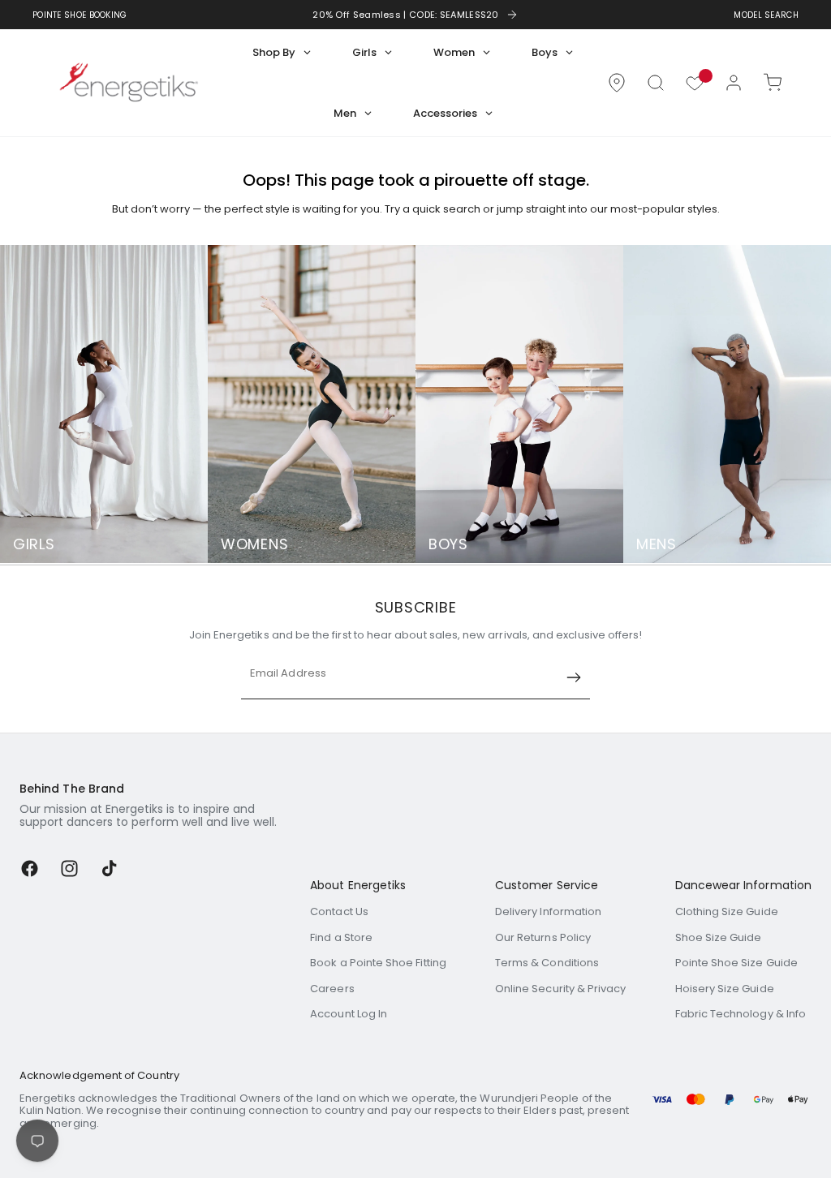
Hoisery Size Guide (724, 988)
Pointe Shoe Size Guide (736, 962)
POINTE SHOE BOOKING (79, 15)
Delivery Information (548, 911)
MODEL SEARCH (766, 15)
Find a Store (341, 937)
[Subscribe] (574, 677)
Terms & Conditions (547, 962)
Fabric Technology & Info (741, 1013)
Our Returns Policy (543, 937)
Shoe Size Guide (718, 937)
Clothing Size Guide (726, 911)
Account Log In (348, 1013)
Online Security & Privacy (560, 988)
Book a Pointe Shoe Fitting (378, 962)
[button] (655, 82)
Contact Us (339, 911)
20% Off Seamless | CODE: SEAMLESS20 (405, 14)
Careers (332, 988)
